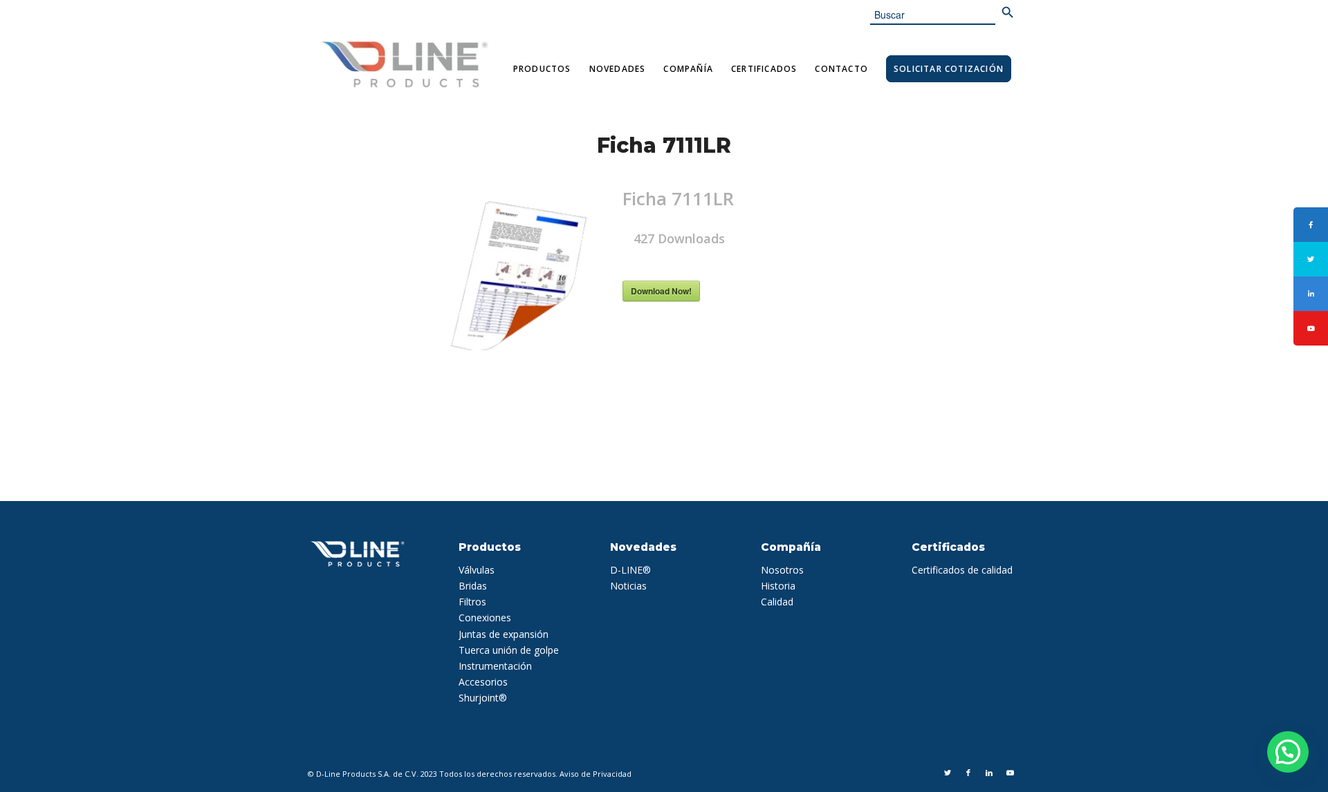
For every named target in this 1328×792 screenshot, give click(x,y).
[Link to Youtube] (1009, 772)
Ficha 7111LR (664, 145)
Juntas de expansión (503, 634)
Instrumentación (495, 665)
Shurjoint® (483, 697)
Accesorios (483, 681)
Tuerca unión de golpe (509, 650)
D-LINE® (630, 569)
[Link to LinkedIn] (989, 772)
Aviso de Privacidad (595, 774)
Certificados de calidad (962, 569)
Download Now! (661, 291)
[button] (1288, 752)
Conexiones (485, 617)
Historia (778, 585)
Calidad (777, 601)
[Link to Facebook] (968, 772)
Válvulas (477, 569)
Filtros (472, 601)
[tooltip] (1310, 224)
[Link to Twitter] (947, 772)
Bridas (473, 585)
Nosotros (782, 569)
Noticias (628, 585)
